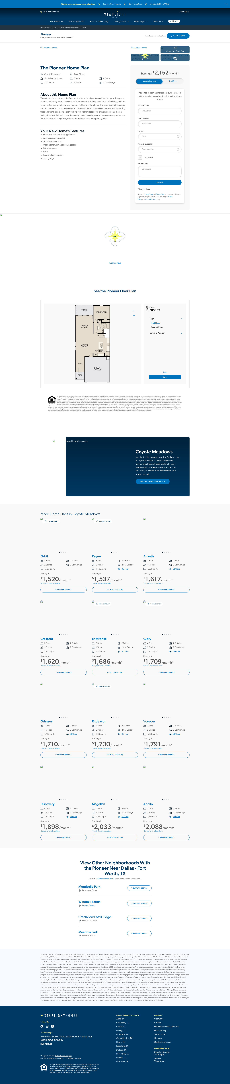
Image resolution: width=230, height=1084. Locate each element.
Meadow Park (88, 932)
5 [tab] (67, 552)
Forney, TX (121, 1031)
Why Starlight (139, 22)
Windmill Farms (89, 902)
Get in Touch (158, 22)
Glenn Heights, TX (124, 1038)
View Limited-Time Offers (159, 4)
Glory (147, 639)
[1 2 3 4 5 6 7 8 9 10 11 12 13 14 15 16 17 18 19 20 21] (115, 535)
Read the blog (46, 1044)
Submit (160, 182)
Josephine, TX (122, 1046)
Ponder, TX (121, 1058)
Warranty (158, 1019)
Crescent (46, 639)
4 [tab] (65, 552)
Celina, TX (120, 1027)
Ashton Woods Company (63, 1056)
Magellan (98, 804)
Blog (188, 12)
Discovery (47, 804)
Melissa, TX (121, 1050)
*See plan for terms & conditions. (50, 583)
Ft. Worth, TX (122, 1034)
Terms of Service (150, 199)
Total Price (173, 81)
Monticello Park (89, 886)
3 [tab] (63, 552)
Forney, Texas (88, 905)
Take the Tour (115, 263)
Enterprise (99, 639)
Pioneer (83, 27)
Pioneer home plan (105, 879)
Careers (181, 12)
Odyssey (46, 721)
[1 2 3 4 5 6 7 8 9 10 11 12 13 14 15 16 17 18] (166, 535)
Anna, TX (120, 1019)
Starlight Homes (115, 14)
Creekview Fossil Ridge (94, 917)
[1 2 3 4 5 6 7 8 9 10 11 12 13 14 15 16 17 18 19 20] (63, 618)
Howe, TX (120, 1042)
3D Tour (125, 569)
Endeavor (99, 721)
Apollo (148, 804)
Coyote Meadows (73, 27)
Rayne (96, 556)
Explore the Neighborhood (152, 481)
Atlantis (148, 556)
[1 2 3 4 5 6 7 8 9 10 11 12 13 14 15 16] (63, 700)
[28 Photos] (175, 57)
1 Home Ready (52, 521)
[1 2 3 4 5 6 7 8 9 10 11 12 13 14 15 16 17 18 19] (63, 535)
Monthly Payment (149, 81)
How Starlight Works (76, 22)
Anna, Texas (79, 74)
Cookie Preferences (162, 1042)
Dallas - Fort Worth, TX (51, 12)
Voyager (149, 721)
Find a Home (55, 22)
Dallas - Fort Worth (59, 27)
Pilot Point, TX (122, 1054)
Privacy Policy (148, 194)
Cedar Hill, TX (122, 1023)
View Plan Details (64, 590)
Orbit (44, 556)
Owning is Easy (120, 22)
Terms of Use (160, 194)
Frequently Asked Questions (166, 1027)
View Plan (139, 888)
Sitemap (158, 1038)
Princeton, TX (122, 1062)
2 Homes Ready (105, 521)
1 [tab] (60, 552)
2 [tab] (62, 552)
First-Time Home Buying (99, 22)
